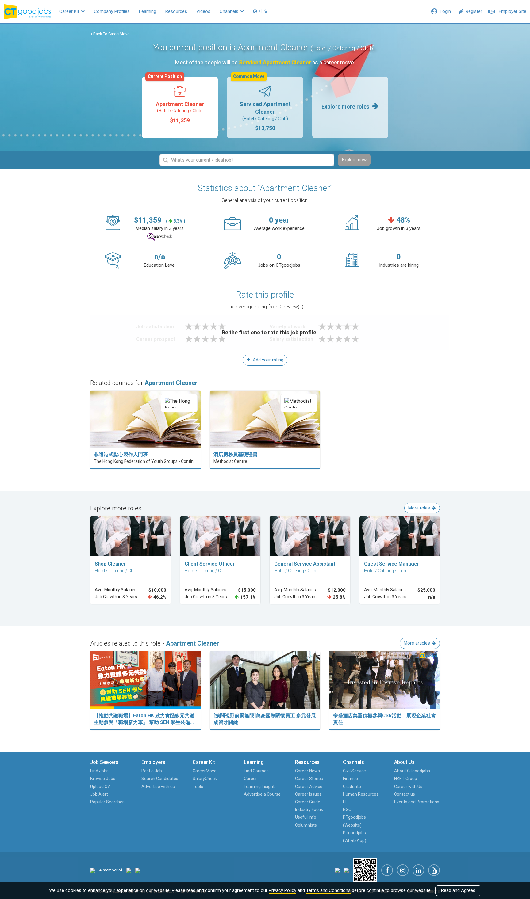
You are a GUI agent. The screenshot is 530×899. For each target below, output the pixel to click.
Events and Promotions (416, 801)
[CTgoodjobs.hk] (92, 870)
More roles (419, 508)
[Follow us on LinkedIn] (418, 870)
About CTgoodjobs (412, 770)
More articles (417, 643)
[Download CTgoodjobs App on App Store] (337, 870)
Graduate (352, 786)
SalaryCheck (205, 778)
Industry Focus (309, 809)
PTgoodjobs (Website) (354, 821)
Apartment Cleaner (176, 100)
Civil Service (354, 770)
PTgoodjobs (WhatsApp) (354, 836)
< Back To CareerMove (109, 34)
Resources (176, 11)
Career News (307, 770)
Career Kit (69, 11)
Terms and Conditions (328, 890)
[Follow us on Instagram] (403, 870)
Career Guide (307, 801)
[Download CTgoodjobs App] (365, 870)
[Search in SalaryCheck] (159, 237)
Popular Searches (107, 801)
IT (345, 801)
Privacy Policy (282, 890)
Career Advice (308, 786)
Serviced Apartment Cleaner (262, 104)
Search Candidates (159, 778)
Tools (198, 786)
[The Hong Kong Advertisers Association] (128, 870)
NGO (347, 809)
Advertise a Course (262, 794)
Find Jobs (99, 770)
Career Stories (309, 778)
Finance (350, 778)
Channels (230, 11)
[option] (180, 107)
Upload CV (100, 786)
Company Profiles (112, 11)
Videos (203, 11)
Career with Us (408, 786)
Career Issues (308, 794)
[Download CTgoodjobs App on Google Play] (346, 870)
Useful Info (305, 817)
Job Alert (99, 794)
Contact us (404, 794)
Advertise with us (158, 786)
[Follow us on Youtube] (434, 870)
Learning (147, 11)
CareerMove (205, 770)
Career (250, 778)
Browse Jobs (102, 778)
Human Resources (360, 794)
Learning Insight (259, 786)
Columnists (306, 825)
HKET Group (405, 778)
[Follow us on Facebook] (387, 870)
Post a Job (151, 770)
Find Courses (256, 770)
